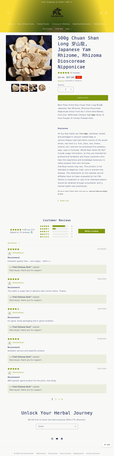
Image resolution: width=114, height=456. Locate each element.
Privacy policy (53, 453)
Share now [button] (64, 201)
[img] (13, 249)
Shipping (61, 81)
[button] (8, 12)
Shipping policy (78, 453)
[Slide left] (8, 87)
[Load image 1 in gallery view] (15, 88)
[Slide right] (49, 87)
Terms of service (65, 453)
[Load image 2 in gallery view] (24, 88)
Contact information (93, 453)
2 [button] (55, 399)
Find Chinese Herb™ (27, 453)
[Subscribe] (75, 426)
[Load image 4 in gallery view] (42, 88)
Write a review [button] (92, 231)
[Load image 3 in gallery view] (33, 88)
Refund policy (41, 453)
